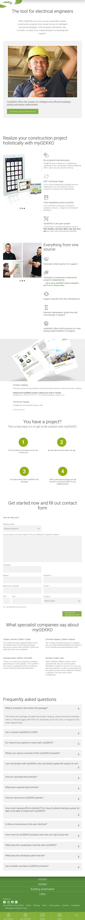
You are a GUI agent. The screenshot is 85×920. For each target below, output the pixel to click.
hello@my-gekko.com (56, 395)
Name (5, 575)
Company (7, 565)
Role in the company (11, 586)
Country (46, 596)
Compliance (75, 905)
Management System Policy (16, 908)
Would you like (8, 524)
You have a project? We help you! (23, 111)
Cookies (65, 905)
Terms (44, 905)
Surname (46, 575)
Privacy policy (54, 905)
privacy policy (21, 607)
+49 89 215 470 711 (31, 395)
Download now (19, 410)
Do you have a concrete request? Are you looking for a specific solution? (31, 535)
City (13, 596)
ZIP (4, 596)
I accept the (16, 607)
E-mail (45, 586)
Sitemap (36, 905)
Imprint (28, 905)
